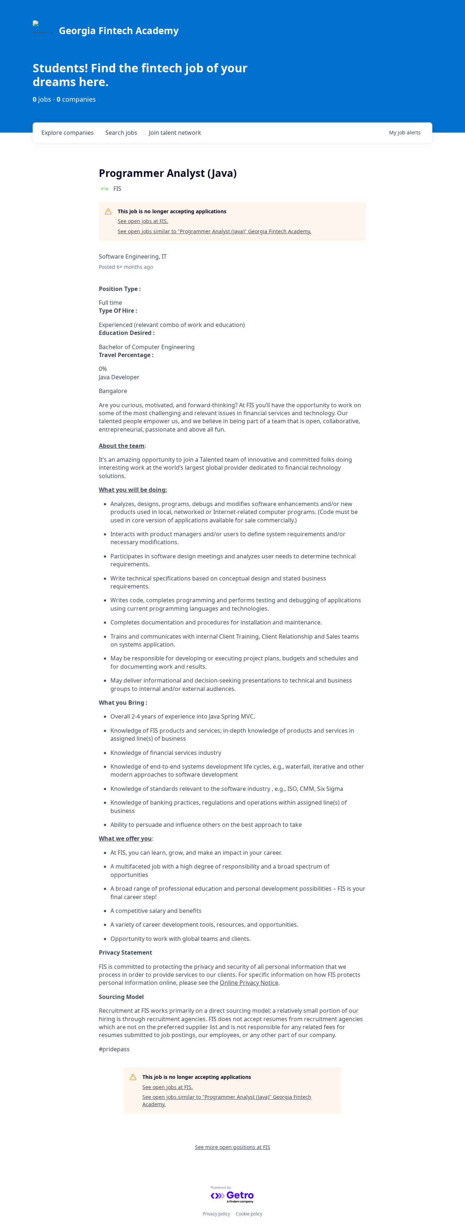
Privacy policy (216, 1214)
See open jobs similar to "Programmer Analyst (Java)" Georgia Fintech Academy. (214, 231)
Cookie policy (249, 1214)
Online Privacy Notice (249, 983)
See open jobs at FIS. (143, 221)
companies (67, 133)
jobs (121, 133)
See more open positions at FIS (232, 1147)
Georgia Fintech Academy (119, 30)
